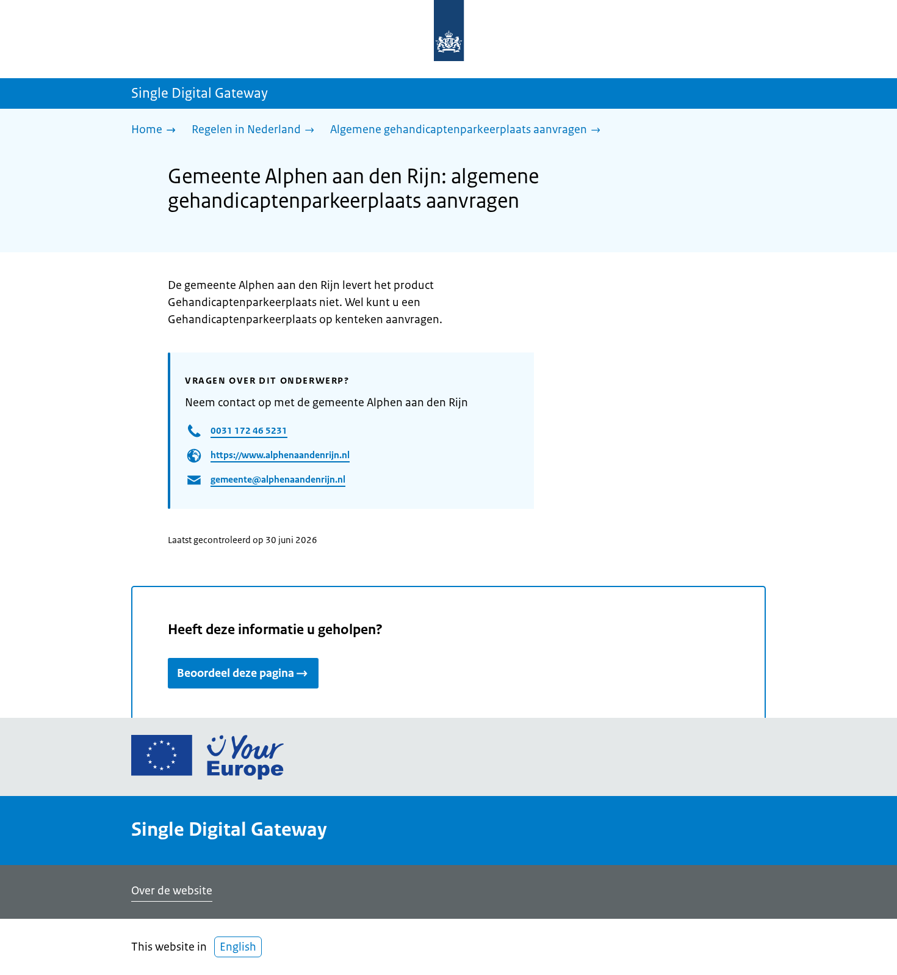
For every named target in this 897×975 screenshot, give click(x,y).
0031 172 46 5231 (249, 430)
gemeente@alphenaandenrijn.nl (278, 479)
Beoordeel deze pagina (235, 673)
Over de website (171, 890)
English (238, 947)
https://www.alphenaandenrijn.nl (280, 455)
